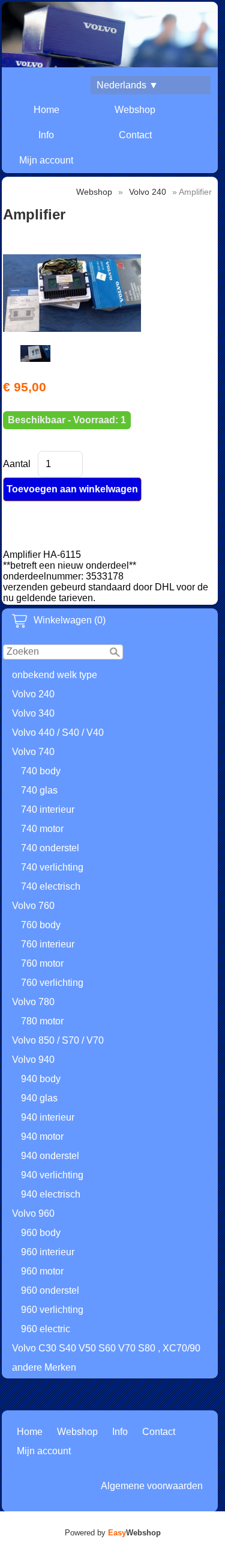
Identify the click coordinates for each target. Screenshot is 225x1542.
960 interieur (47, 1252)
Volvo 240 (33, 694)
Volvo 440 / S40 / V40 (58, 732)
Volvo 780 (33, 1002)
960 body (41, 1233)
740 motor (42, 829)
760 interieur (47, 944)
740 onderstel (50, 848)
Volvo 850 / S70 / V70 (58, 1040)
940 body (41, 1079)
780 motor (42, 1021)
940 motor (42, 1136)
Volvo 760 (33, 906)
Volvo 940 (33, 1059)
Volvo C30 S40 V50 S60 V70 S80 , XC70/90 (106, 1348)
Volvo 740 (33, 752)
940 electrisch (50, 1194)
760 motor (42, 963)
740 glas (39, 790)
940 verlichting (52, 1175)
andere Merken (44, 1367)
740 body (41, 771)
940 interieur (47, 1117)
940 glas (39, 1098)
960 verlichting (52, 1310)
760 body (41, 925)
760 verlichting (52, 983)
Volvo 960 (33, 1213)
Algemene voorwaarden (152, 1486)
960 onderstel (50, 1290)
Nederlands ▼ (127, 85)
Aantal (17, 464)
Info (46, 135)
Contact (135, 135)
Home (46, 110)
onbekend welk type (54, 675)
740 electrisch (50, 886)
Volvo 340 (33, 713)
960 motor (42, 1271)
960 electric (45, 1329)
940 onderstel (50, 1156)
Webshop (135, 110)
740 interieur (47, 809)
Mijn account (46, 160)
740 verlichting (52, 867)
